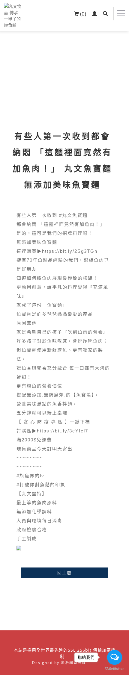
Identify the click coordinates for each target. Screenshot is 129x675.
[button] (105, 14)
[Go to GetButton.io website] (114, 669)
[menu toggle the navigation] (121, 13)
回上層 (64, 572)
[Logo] (13, 15)
